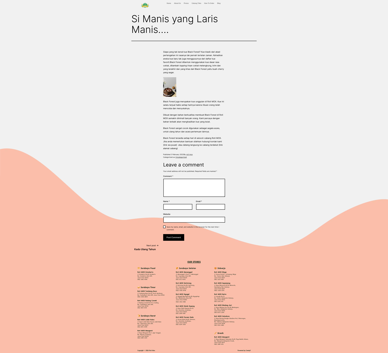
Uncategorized (181, 157)
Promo (186, 3)
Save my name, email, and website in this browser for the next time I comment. (193, 228)
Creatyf (248, 350)
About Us (177, 3)
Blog (218, 3)
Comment (168, 176)
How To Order (209, 3)
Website (166, 214)
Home (169, 3)
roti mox (189, 154)
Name (166, 201)
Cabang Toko (196, 3)
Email (199, 201)
